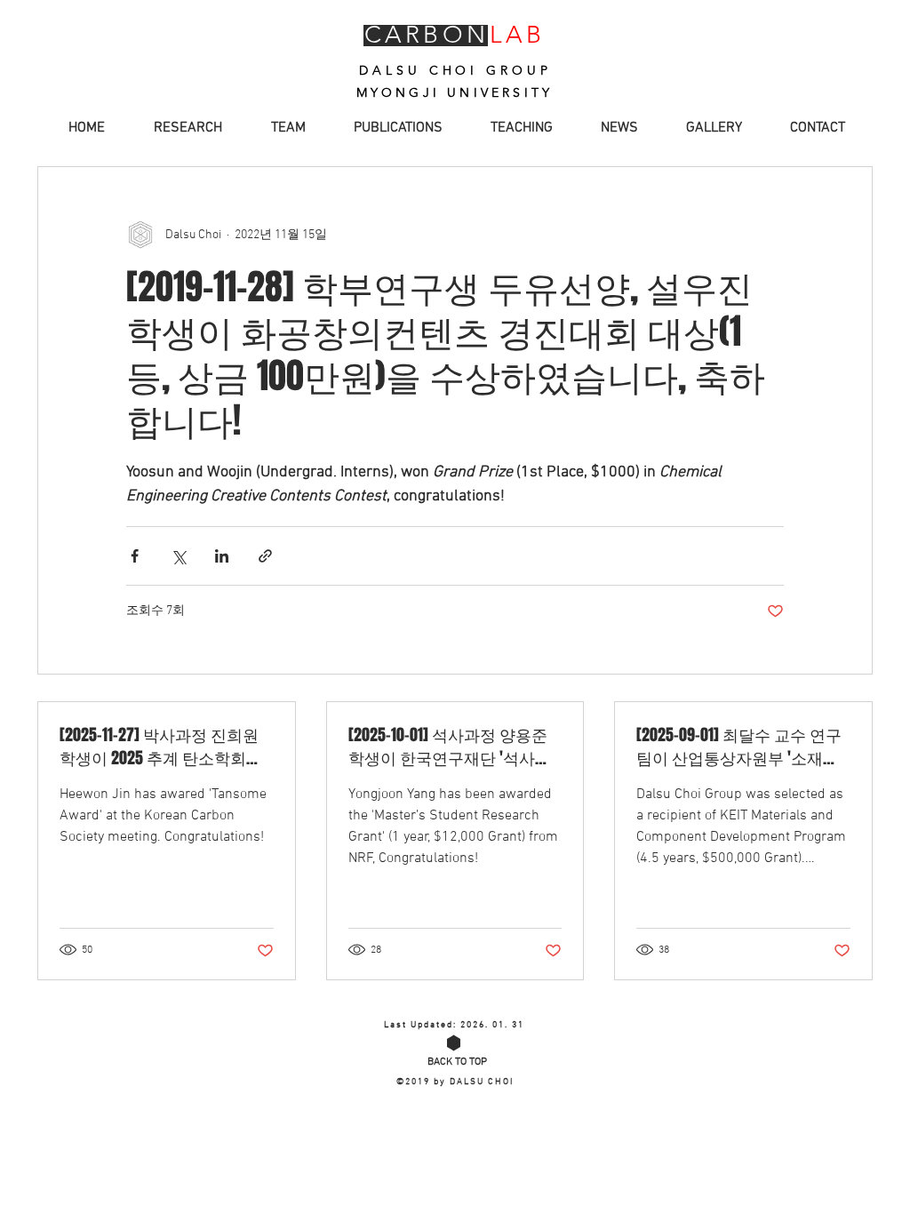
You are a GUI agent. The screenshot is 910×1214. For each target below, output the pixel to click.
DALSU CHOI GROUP (455, 70)
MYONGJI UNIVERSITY (455, 92)
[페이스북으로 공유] (134, 555)
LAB (517, 34)
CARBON (426, 34)
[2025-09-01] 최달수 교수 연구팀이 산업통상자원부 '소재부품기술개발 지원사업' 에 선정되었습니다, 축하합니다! (739, 746)
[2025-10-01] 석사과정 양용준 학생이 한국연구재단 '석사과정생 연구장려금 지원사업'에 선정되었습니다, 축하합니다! (449, 746)
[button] (286, 128)
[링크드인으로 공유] (221, 555)
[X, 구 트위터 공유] (178, 555)
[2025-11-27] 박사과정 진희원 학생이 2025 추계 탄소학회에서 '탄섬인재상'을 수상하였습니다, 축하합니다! (163, 746)
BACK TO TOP (457, 1062)
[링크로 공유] (265, 555)
